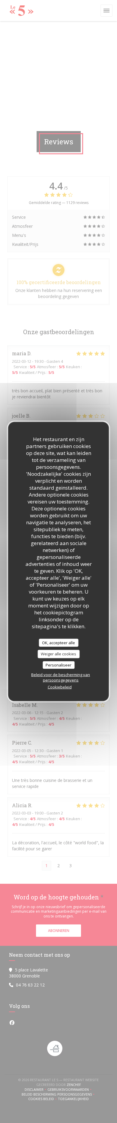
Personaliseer (58, 664)
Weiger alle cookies (58, 654)
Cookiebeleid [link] (60, 687)
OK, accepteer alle (58, 642)
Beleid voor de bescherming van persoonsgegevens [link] (60, 677)
